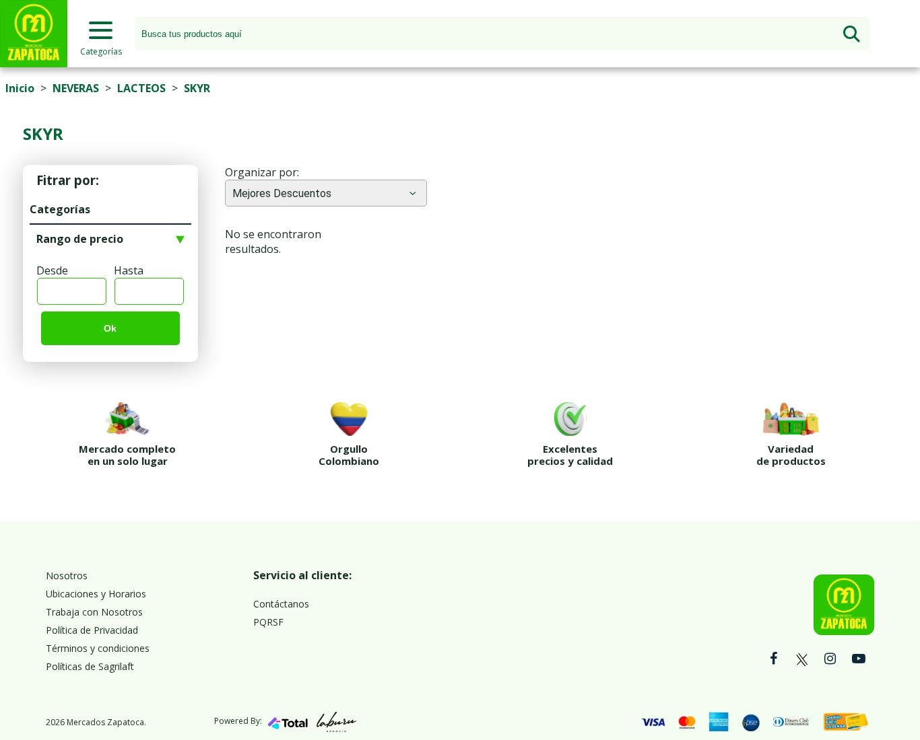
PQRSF (268, 622)
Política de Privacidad (92, 630)
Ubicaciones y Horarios (96, 593)
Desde (52, 270)
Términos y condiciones (98, 648)
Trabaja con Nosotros (94, 611)
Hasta (128, 270)
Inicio (19, 88)
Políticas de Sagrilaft (90, 666)
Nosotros (67, 575)
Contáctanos (281, 603)
